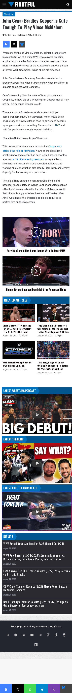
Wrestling (9, 14)
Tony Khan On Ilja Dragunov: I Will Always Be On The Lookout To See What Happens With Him (53, 329)
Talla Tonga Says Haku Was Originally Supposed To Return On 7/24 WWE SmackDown (52, 365)
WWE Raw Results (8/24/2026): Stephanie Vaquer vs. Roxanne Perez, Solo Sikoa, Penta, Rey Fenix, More (33, 557)
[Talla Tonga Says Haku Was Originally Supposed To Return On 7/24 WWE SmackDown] (53, 350)
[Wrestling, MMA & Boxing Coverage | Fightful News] (21, 4)
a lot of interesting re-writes (28, 159)
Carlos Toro (10, 35)
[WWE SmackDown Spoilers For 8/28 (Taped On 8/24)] (19, 350)
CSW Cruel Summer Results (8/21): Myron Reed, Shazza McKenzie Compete (35, 588)
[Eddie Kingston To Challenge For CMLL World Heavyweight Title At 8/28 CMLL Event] (19, 313)
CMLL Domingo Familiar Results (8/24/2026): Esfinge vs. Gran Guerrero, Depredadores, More (35, 603)
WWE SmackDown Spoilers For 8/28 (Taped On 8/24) (17, 364)
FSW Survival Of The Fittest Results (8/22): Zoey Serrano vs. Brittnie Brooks (36, 572)
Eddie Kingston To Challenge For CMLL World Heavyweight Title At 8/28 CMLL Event (17, 329)
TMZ (57, 125)
